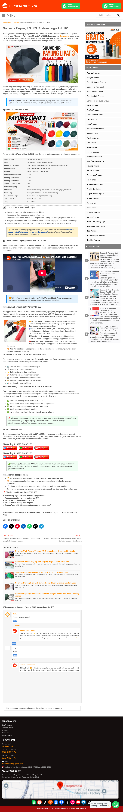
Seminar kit (91, 203)
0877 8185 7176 (9, 758)
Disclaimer (5, 733)
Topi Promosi (92, 231)
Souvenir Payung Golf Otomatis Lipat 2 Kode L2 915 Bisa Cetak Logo (44, 572)
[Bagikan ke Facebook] (5, 526)
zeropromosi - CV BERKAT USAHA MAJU (71, 808)
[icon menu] (3, 15)
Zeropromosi (65, 36)
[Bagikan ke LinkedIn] (23, 526)
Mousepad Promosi (94, 157)
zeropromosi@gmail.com (12, 764)
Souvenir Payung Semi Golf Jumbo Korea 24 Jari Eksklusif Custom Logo (45, 583)
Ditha (15, 614)
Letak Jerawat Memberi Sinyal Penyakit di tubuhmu (109, 274)
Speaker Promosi (93, 212)
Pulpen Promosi (93, 198)
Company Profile (7, 728)
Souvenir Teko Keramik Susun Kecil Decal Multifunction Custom (109, 292)
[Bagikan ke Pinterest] (17, 526)
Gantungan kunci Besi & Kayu (98, 101)
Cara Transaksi (7, 725)
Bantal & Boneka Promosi (96, 82)
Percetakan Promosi (94, 175)
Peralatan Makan (93, 170)
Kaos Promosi (92, 124)
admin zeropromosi (27, 630)
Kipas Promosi (92, 133)
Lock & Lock (91, 143)
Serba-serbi (91, 208)
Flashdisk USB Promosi (95, 96)
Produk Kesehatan (94, 189)
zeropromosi (7, 746)
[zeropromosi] (20, 6)
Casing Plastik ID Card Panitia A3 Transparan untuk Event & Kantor (109, 329)
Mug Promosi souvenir (95, 161)
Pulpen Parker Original (95, 194)
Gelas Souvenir (92, 105)
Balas (15, 620)
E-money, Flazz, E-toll (95, 91)
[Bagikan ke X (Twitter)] (11, 526)
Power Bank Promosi (95, 184)
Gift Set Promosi (93, 110)
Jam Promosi (92, 119)
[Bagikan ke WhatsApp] (29, 526)
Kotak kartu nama (93, 138)
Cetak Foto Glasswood (95, 87)
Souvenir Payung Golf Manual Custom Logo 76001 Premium (109, 255)
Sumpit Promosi (93, 217)
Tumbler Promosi (93, 240)
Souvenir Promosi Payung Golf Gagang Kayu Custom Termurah (42, 562)
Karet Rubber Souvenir (95, 129)
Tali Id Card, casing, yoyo (96, 222)
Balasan (17, 625)
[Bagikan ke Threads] (35, 526)
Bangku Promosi (93, 78)
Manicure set (92, 147)
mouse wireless (93, 152)
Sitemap (5, 730)
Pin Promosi (91, 180)
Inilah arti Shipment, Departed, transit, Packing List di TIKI (108, 310)
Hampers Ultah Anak (95, 115)
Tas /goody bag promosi (96, 226)
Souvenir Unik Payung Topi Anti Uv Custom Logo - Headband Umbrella (45, 551)
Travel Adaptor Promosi (96, 236)
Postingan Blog (7, 735)
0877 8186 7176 (9, 752)
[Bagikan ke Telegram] (41, 526)
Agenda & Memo (93, 73)
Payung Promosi (93, 166)
